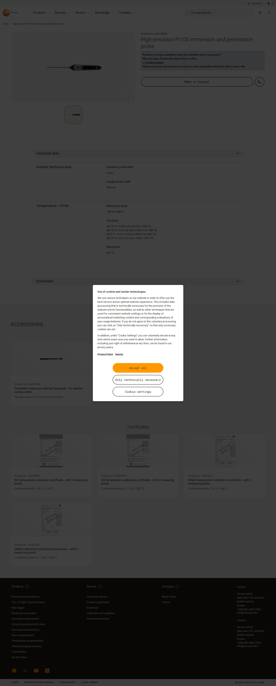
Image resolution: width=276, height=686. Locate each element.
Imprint (119, 354)
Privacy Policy (105, 354)
